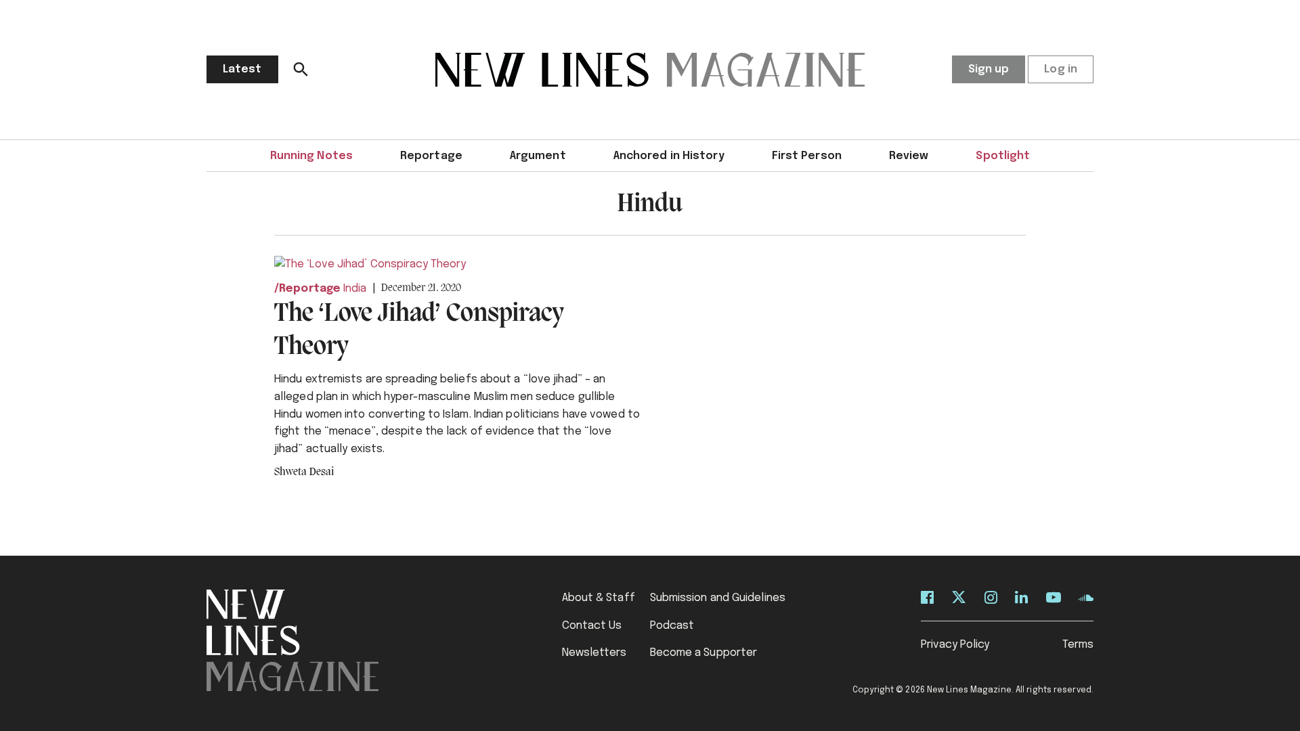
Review (909, 156)
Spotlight (1003, 156)
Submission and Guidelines (718, 598)
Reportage (431, 156)
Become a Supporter (704, 653)
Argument (538, 156)
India (355, 288)
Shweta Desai (304, 472)
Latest (242, 69)
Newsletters (594, 653)
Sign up (989, 69)
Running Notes (311, 156)
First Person (807, 156)
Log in (1060, 69)
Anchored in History (668, 156)
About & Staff (598, 598)
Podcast (672, 626)
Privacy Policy (955, 644)
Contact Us (592, 626)
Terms (1078, 644)
